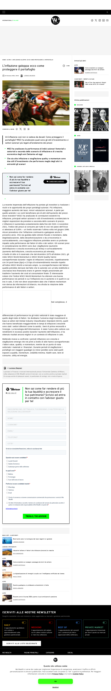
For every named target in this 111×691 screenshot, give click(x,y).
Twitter (20, 129)
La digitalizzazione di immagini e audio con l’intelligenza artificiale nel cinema (38, 573)
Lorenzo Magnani (29, 75)
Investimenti (14, 535)
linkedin (103, 20)
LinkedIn (24, 129)
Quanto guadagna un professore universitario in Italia (31, 585)
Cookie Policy (78, 674)
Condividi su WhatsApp (28, 129)
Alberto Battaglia (19, 565)
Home (4, 59)
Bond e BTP (5, 535)
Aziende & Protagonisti (9, 546)
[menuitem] (7, 20)
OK (55, 681)
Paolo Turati (17, 576)
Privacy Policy (57, 674)
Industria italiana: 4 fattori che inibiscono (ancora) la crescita (33, 550)
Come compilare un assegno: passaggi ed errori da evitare (32, 562)
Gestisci (55, 687)
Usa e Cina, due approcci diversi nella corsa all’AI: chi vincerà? (95, 83)
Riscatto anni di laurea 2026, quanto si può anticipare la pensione (35, 596)
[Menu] (4, 12)
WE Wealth (55, 20)
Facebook (92, 20)
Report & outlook (89, 79)
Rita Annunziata (18, 553)
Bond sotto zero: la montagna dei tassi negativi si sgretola (32, 539)
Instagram (99, 20)
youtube (107, 20)
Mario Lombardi (18, 588)
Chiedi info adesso (56, 181)
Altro (9, 59)
